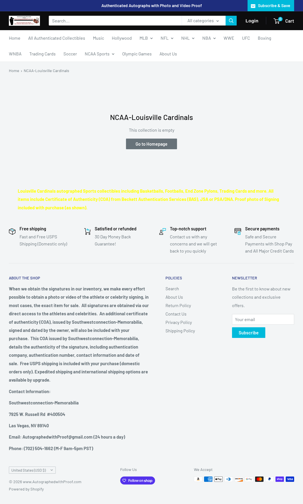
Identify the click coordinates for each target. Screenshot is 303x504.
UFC (246, 37)
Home (14, 37)
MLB (144, 37)
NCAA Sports (97, 53)
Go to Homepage (151, 144)
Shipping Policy (180, 330)
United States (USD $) (28, 470)
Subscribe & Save (274, 5)
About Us (168, 53)
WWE (229, 37)
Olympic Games (137, 53)
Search (172, 288)
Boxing (264, 37)
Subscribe (249, 332)
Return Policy (178, 305)
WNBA (15, 53)
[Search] (231, 20)
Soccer (70, 53)
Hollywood (122, 37)
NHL (185, 37)
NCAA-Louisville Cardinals (46, 70)
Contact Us (176, 313)
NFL (165, 37)
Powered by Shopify (26, 488)
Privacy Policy (178, 322)
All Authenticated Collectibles (56, 37)
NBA (206, 37)
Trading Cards (42, 53)
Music (98, 37)
